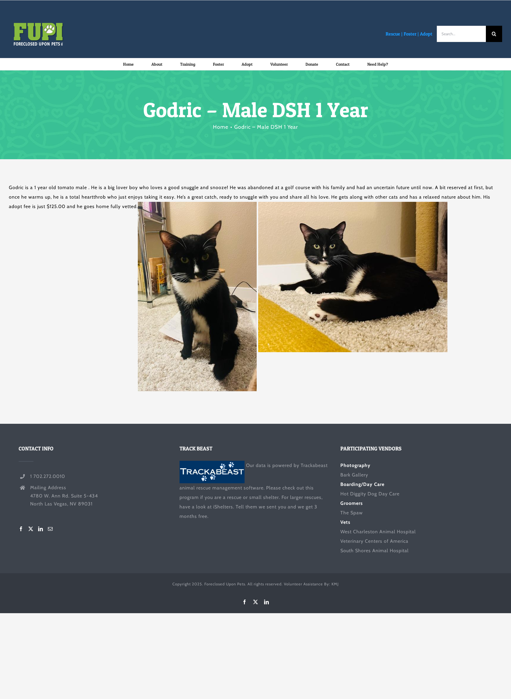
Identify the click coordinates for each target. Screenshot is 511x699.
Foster (410, 34)
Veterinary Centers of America (374, 541)
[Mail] (50, 528)
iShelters (223, 507)
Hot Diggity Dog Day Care (370, 494)
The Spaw (351, 513)
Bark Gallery (354, 475)
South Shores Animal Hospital (374, 550)
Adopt (426, 34)
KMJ (335, 584)
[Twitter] (30, 528)
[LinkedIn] (40, 528)
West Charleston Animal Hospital (378, 531)
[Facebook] (21, 528)
